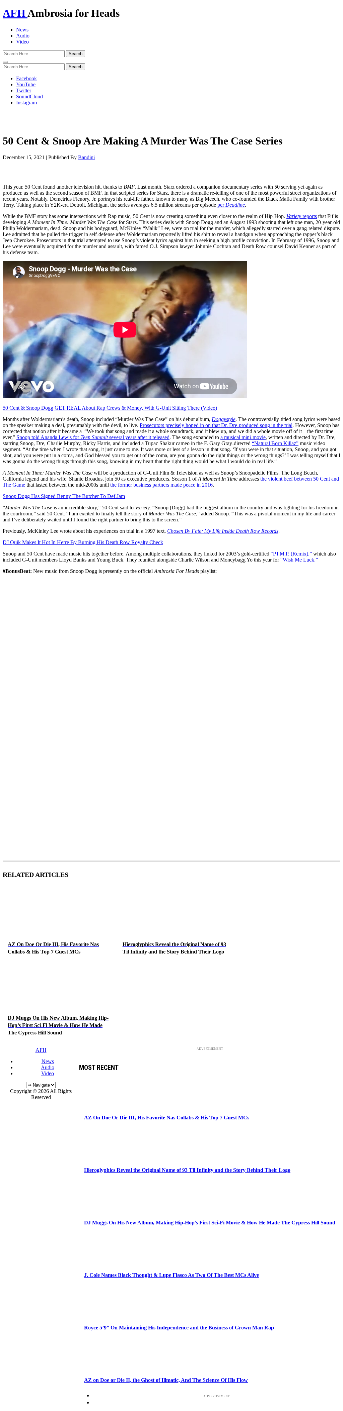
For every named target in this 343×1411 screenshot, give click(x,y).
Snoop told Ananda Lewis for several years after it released (92, 437)
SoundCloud (29, 96)
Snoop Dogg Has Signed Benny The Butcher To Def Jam (64, 496)
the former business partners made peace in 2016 (161, 485)
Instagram (26, 102)
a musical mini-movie (243, 437)
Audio (22, 35)
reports (301, 216)
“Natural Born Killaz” (275, 443)
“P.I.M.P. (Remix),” (291, 554)
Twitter (23, 90)
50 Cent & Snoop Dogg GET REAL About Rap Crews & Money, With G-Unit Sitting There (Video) (110, 408)
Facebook (26, 78)
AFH (15, 13)
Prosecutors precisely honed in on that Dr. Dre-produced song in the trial (216, 425)
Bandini (86, 157)
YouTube (26, 84)
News (22, 29)
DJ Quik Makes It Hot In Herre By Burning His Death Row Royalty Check (83, 542)
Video (22, 41)
